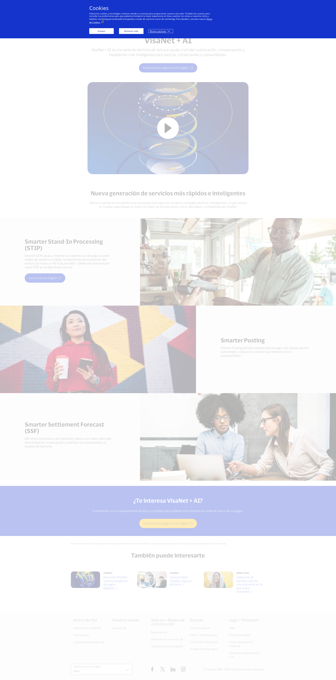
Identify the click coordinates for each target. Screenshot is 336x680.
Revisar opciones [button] (158, 31)
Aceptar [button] (101, 31)
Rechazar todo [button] (131, 31)
